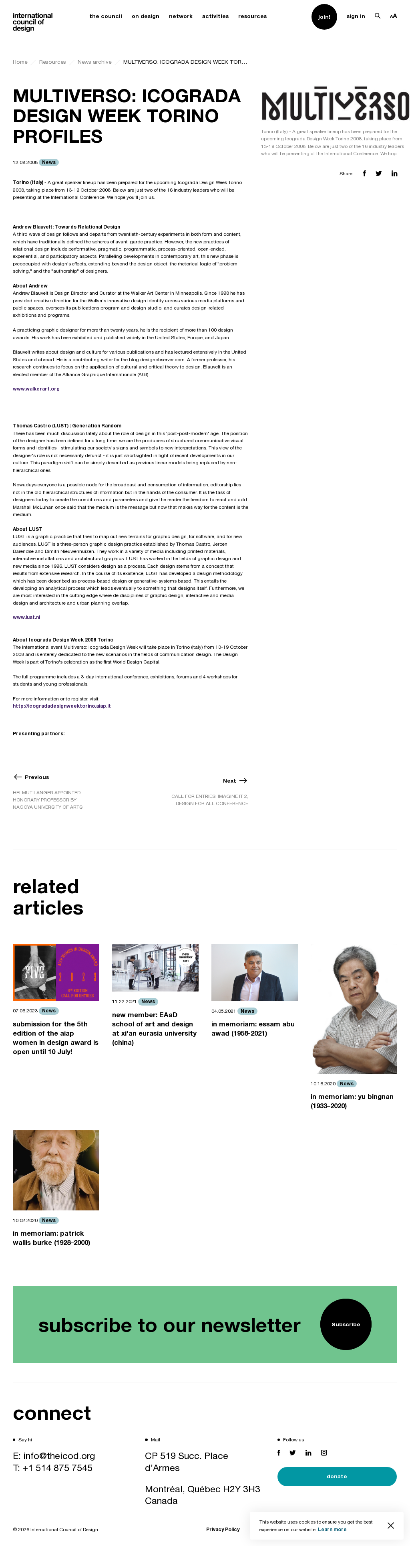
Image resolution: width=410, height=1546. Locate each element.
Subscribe (346, 1324)
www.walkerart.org (36, 389)
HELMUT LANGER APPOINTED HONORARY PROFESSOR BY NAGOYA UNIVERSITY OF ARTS (47, 800)
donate (337, 1476)
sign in (356, 16)
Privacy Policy (222, 1529)
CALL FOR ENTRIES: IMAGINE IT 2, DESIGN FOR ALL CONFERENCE (209, 799)
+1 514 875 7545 (57, 1467)
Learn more (332, 1529)
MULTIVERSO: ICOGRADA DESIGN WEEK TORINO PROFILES (185, 62)
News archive (94, 62)
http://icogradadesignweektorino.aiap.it (62, 706)
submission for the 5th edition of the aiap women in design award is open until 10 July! (55, 1038)
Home (20, 62)
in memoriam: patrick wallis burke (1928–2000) (51, 1238)
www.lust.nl (26, 617)
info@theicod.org (59, 1455)
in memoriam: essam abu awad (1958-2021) (253, 1028)
